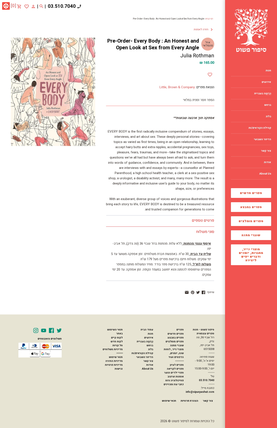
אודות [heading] (267, 162)
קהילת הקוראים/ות (142, 353)
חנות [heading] (268, 70)
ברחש (150, 345)
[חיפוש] (41, 6)
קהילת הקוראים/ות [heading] (260, 128)
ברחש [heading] (267, 105)
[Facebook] (51, 330)
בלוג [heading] (268, 116)
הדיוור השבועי (144, 357)
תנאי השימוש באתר (115, 331)
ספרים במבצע (251, 207)
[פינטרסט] (192, 292)
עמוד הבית (147, 330)
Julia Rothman (197, 55)
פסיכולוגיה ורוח (174, 380)
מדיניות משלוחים (113, 349)
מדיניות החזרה (114, 361)
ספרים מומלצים (251, 221)
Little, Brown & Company (177, 87)
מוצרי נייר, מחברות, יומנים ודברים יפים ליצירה (251, 255)
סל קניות (118, 345)
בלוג (150, 349)
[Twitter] (59, 330)
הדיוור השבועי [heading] (262, 139)
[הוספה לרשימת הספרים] (210, 73)
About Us (147, 369)
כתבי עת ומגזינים (174, 384)
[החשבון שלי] (33, 6)
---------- (179, 361)
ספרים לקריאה (175, 369)
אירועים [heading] (266, 82)
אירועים (148, 338)
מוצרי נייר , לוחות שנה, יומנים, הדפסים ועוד (174, 353)
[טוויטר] (198, 292)
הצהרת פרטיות (189, 401)
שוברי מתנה (251, 235)
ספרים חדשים (251, 193)
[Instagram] (35, 330)
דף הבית (209, 18)
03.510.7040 (62, 6)
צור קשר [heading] (266, 151)
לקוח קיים (117, 338)
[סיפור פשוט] (251, 30)
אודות (149, 365)
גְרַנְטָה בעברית (145, 341)
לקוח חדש (117, 341)
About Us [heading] (265, 174)
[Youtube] (43, 330)
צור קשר (148, 361)
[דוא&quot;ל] (187, 292)
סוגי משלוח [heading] (205, 232)
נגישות (119, 369)
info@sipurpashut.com (200, 392)
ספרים (180, 330)
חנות (150, 334)
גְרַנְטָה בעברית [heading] (262, 93)
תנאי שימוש (116, 357)
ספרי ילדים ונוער (174, 373)
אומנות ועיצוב (175, 376)
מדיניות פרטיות (114, 365)
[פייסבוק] (203, 292)
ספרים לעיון (177, 365)
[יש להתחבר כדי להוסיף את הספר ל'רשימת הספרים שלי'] (26, 6)
